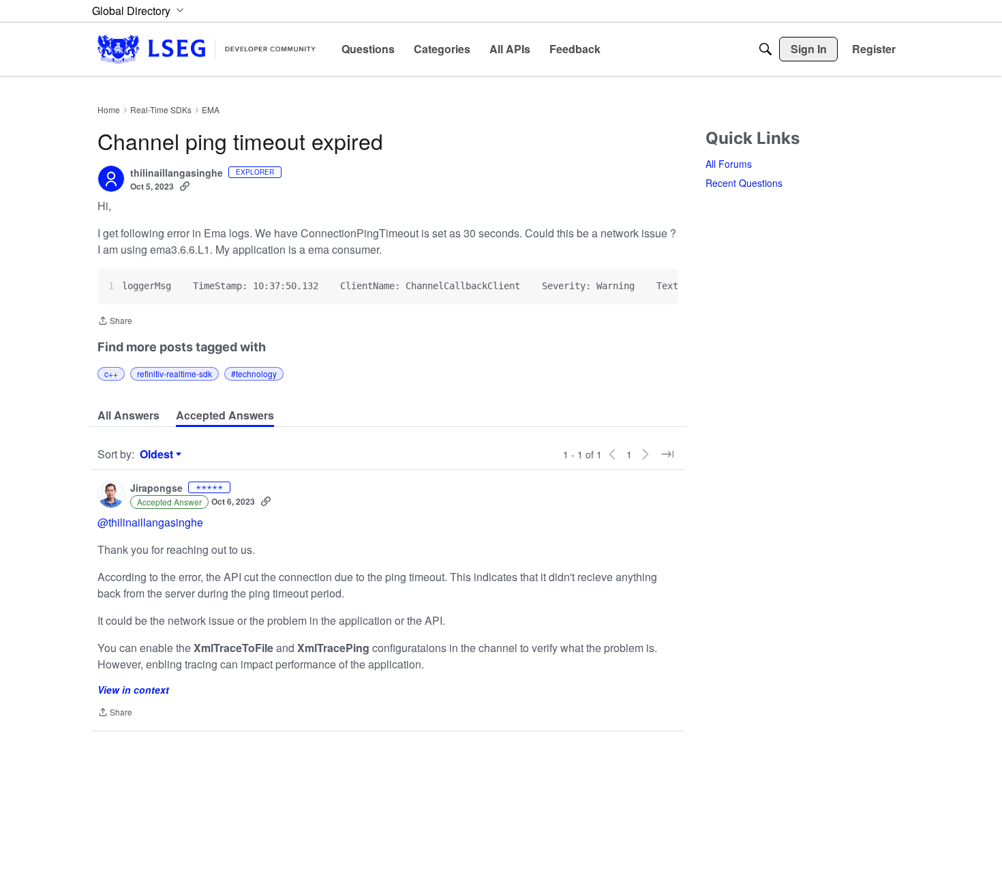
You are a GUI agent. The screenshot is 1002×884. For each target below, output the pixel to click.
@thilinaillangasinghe (150, 522)
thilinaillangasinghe (176, 173)
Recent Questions (744, 183)
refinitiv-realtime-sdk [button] (174, 373)
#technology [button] (254, 373)
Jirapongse (156, 488)
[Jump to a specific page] (667, 454)
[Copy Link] (185, 186)
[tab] (128, 415)
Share (114, 321)
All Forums (728, 164)
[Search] (765, 49)
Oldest (158, 454)
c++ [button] (111, 373)
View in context (133, 689)
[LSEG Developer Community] (206, 49)
